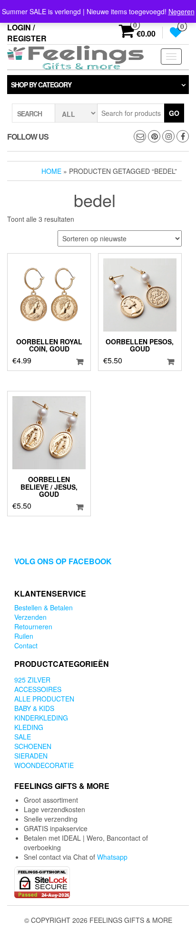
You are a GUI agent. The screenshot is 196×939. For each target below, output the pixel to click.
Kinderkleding (41, 717)
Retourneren (33, 626)
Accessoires (37, 689)
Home (51, 171)
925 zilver (32, 679)
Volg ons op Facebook (63, 561)
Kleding (28, 727)
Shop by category (41, 84)
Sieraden (31, 755)
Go (174, 113)
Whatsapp (112, 857)
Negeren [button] (181, 11)
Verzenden (30, 617)
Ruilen (23, 636)
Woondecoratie (44, 765)
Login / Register (27, 33)
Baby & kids (34, 708)
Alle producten (44, 698)
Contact (26, 645)
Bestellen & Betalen (43, 607)
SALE (22, 736)
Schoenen (32, 746)
